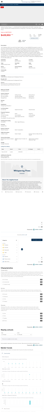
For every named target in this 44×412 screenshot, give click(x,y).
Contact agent (4, 24)
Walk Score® (24, 234)
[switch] (36, 24)
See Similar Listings (34, 38)
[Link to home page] (25, 1)
